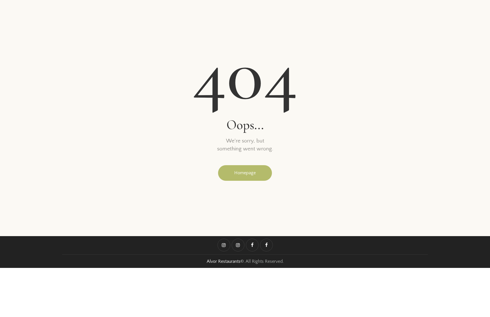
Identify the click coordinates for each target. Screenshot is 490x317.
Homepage (245, 172)
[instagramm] (223, 245)
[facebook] (252, 245)
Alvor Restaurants (223, 261)
